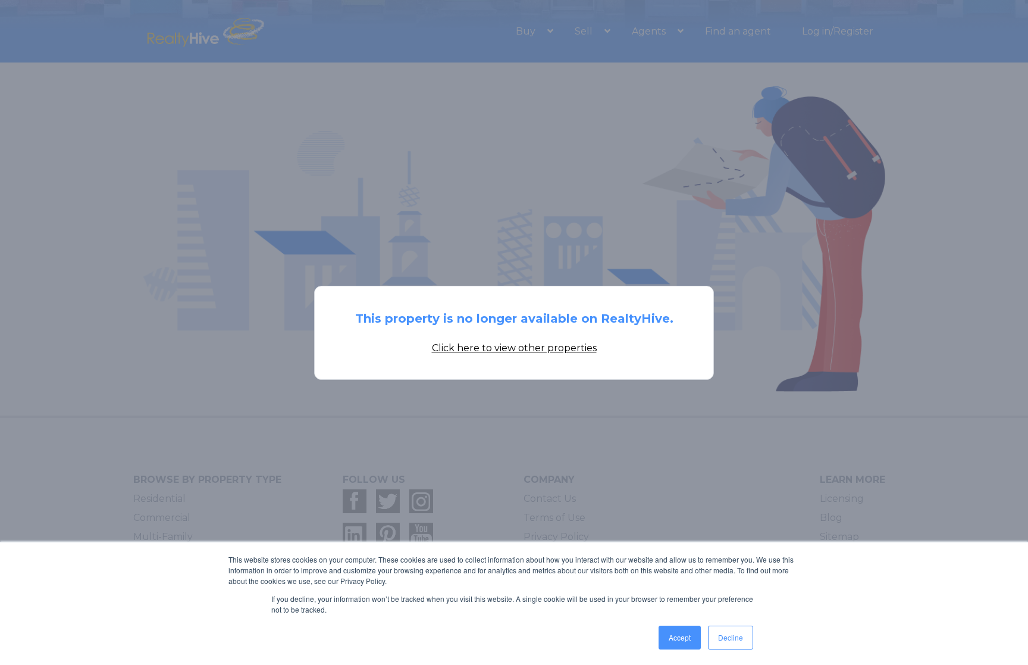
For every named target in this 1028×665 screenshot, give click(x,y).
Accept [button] (680, 637)
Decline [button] (730, 637)
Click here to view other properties (514, 348)
